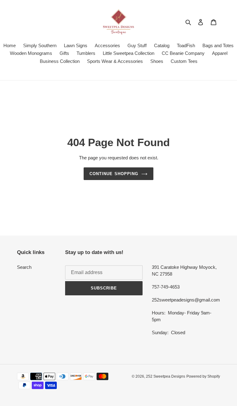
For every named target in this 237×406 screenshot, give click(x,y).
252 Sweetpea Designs (165, 376)
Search (24, 267)
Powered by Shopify (203, 376)
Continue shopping (113, 173)
